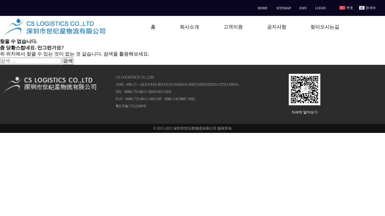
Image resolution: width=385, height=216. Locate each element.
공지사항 (276, 26)
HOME (263, 8)
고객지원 (233, 26)
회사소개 (189, 26)
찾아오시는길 (324, 26)
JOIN (302, 8)
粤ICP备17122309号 (131, 106)
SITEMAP (283, 8)
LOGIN (320, 8)
